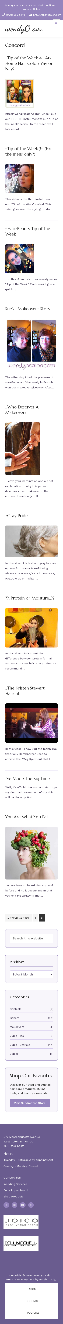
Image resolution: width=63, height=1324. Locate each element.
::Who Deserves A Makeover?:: (21, 409)
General (15, 1018)
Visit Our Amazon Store (30, 1103)
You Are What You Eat (26, 817)
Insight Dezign (48, 1279)
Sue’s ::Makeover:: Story (27, 308)
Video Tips (17, 1036)
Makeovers (17, 1027)
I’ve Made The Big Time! (28, 778)
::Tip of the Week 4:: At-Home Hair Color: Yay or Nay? (29, 63)
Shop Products (13, 1196)
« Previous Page (18, 919)
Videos (14, 1053)
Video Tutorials (20, 1044)
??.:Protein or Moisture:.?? (29, 598)
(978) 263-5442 (15, 14)
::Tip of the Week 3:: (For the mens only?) (28, 151)
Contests (16, 1009)
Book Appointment (16, 1190)
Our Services (12, 1177)
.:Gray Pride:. (17, 515)
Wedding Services (15, 1184)
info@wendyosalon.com (47, 14)
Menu (56, 23)
